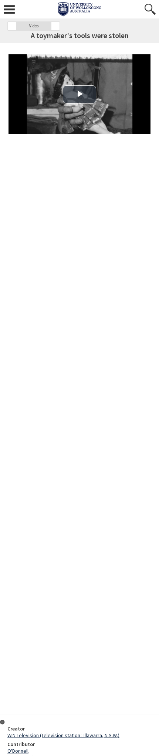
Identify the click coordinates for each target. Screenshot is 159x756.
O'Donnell (17, 750)
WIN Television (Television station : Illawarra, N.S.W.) (63, 735)
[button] (12, 26)
